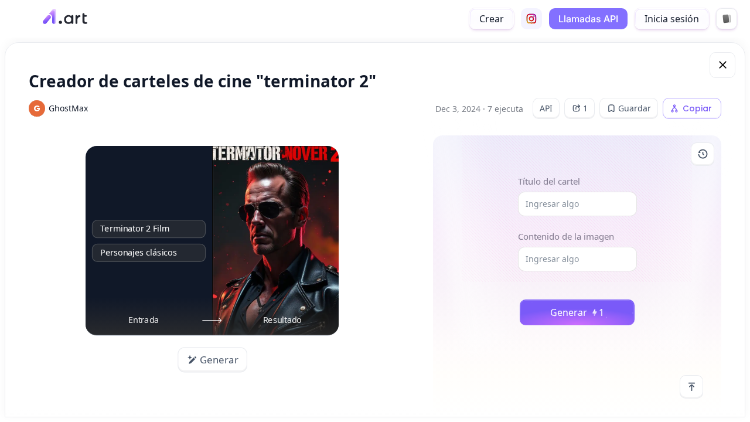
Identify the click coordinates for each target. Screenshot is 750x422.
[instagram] (531, 18)
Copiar (697, 108)
